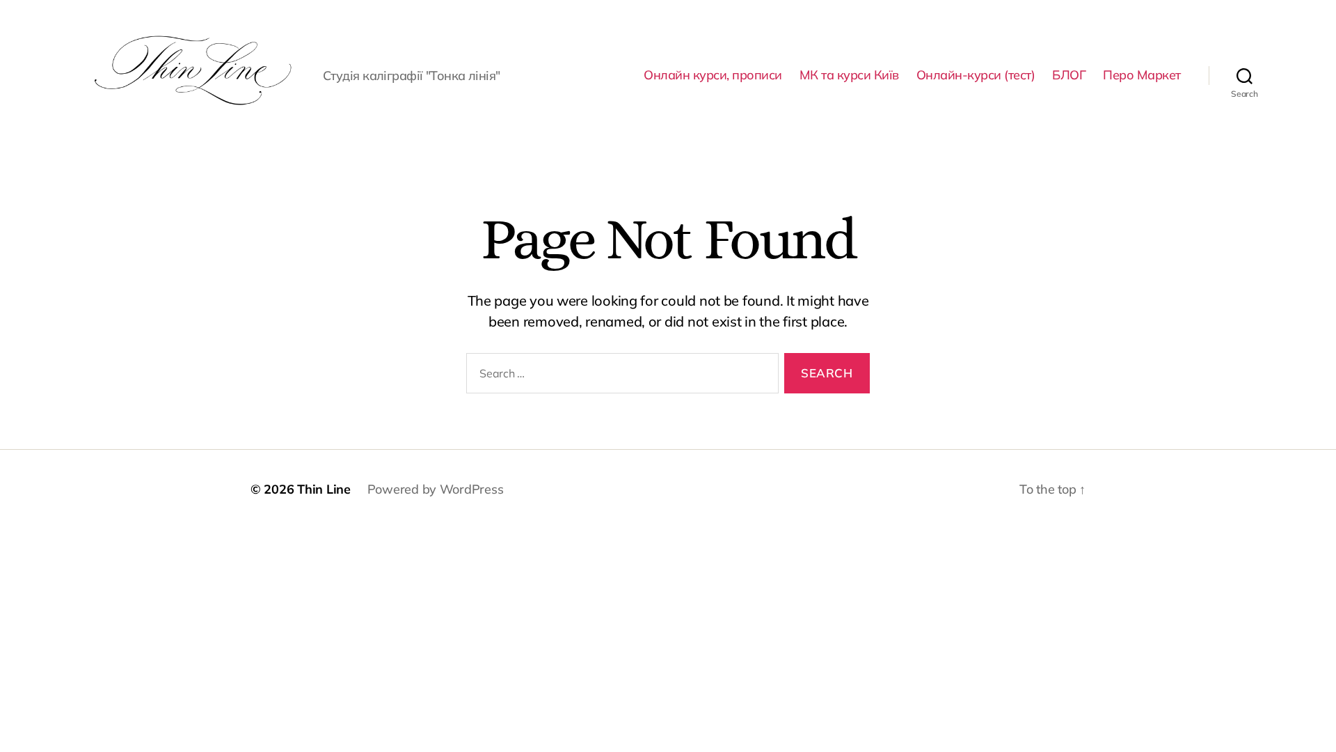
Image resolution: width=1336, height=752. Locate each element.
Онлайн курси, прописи (713, 75)
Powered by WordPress (435, 489)
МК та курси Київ (849, 75)
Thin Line (324, 489)
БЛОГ (1069, 75)
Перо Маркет (1142, 75)
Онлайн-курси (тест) (975, 75)
